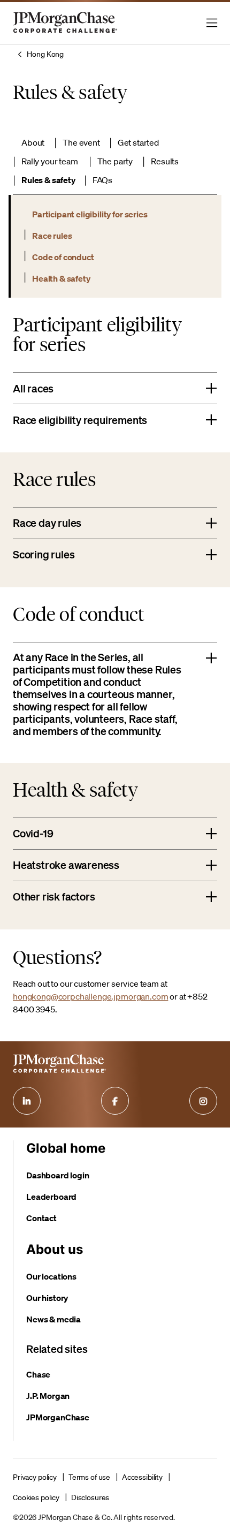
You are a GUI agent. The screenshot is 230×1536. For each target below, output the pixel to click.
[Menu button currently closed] (211, 23)
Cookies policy (36, 1497)
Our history (47, 1297)
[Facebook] (115, 1101)
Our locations (51, 1276)
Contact (41, 1218)
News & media (53, 1319)
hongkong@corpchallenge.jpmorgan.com (90, 996)
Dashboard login (57, 1175)
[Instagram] (203, 1101)
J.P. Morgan (48, 1395)
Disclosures (90, 1497)
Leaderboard (51, 1196)
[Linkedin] (27, 1101)
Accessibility (142, 1477)
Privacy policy (35, 1477)
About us (54, 1249)
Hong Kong (45, 54)
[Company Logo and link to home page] (65, 32)
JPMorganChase (57, 1417)
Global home (65, 1148)
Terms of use (89, 1477)
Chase (38, 1374)
